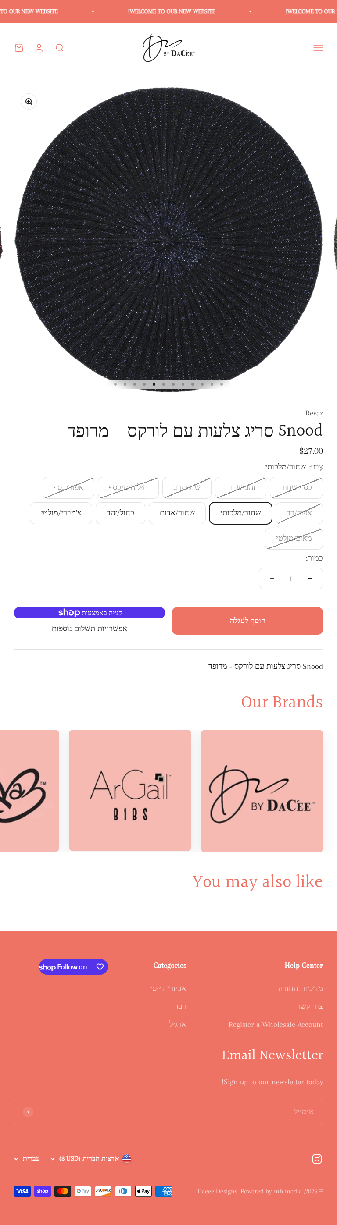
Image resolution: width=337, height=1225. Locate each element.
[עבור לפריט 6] (173, 384)
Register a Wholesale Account (276, 1024)
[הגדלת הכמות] (272, 578)
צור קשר (310, 1006)
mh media (288, 1191)
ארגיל (177, 1024)
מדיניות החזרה (300, 988)
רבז (181, 1006)
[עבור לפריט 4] (192, 384)
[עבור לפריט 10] (134, 384)
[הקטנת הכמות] (310, 578)
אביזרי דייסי (168, 988)
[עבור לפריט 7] (163, 384)
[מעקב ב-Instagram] (317, 1159)
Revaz (314, 412)
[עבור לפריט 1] (221, 384)
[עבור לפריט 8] (154, 384)
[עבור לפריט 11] (125, 384)
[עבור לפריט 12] (115, 384)
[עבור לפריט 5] (183, 384)
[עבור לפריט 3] (202, 384)
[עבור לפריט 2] (212, 384)
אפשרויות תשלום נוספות (89, 628)
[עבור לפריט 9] (144, 384)
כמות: (314, 558)
